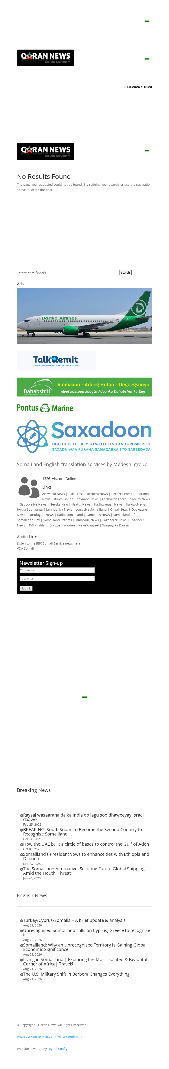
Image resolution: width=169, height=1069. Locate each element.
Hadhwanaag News (108, 504)
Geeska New (59, 504)
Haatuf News (81, 504)
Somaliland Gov (28, 520)
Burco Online (63, 499)
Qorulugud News (41, 515)
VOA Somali (25, 548)
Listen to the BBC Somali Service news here (49, 543)
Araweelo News (53, 494)
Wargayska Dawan (115, 525)
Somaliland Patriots (57, 520)
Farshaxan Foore (114, 499)
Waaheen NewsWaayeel (81, 525)
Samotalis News (98, 515)
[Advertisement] (84, 232)
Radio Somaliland (70, 515)
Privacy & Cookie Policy (33, 1037)
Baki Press (75, 494)
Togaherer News (114, 520)
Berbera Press (121, 494)
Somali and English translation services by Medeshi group (82, 464)
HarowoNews (135, 504)
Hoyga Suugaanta (30, 509)
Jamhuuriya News (59, 509)
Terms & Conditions (67, 1037)
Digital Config (57, 1049)
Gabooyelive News (33, 504)
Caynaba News (88, 499)
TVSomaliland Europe (44, 525)
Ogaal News (119, 509)
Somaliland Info (124, 515)
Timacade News (87, 520)
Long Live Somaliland (91, 509)
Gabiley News (140, 499)
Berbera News (97, 494)
